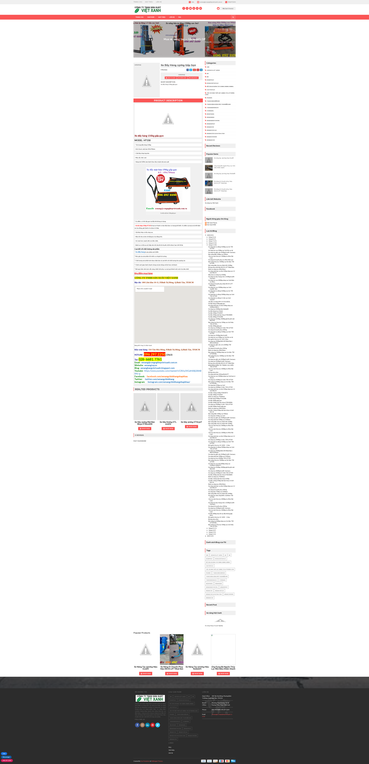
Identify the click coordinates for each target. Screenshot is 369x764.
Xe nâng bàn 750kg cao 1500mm (218, 491)
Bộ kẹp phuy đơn (213, 372)
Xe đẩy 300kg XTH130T (191, 422)
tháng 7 (211, 241)
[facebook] (183, 8)
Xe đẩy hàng (140, 252)
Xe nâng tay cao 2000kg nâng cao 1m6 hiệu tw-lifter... (221, 281)
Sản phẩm (150, 17)
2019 (208, 536)
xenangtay (210, 127)
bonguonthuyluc (213, 83)
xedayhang (210, 114)
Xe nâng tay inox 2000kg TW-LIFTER (219, 458)
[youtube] (193, 8)
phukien (209, 98)
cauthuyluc (211, 89)
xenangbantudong (213, 120)
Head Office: (206, 696)
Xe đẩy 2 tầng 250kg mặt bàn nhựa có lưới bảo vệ (221, 411)
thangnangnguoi (213, 107)
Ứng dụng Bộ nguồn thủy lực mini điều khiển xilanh (223, 668)
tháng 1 (211, 534)
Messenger (6, 757)
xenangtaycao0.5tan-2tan (215, 133)
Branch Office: (204, 704)
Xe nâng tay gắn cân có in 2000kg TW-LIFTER (219, 345)
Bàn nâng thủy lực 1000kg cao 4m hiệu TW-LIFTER (221, 262)
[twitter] (197, 8)
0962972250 (232, 2)
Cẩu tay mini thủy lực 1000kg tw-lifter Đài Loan (220, 257)
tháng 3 (211, 530)
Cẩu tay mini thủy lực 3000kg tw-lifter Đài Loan (220, 426)
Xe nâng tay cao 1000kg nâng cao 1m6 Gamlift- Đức (219, 288)
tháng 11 (211, 237)
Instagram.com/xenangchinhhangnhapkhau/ (169, 382)
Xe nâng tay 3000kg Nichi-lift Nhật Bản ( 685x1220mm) (220, 342)
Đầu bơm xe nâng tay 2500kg (217, 275)
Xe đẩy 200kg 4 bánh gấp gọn (217, 406)
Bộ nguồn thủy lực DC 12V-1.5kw (218, 339)
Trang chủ (137, 2)
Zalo (192, 2)
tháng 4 (211, 528)
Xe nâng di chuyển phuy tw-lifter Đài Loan (220, 260)
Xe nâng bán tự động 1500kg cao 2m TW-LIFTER (220, 247)
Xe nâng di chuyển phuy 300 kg (217, 330)
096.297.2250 (7, 760)
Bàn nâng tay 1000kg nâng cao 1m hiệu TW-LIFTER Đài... (221, 353)
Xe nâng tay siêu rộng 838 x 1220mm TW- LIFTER (220, 496)
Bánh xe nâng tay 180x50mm (217, 269)
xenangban (210, 117)
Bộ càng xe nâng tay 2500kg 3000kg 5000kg (220, 86)
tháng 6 (211, 243)
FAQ (179, 17)
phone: (204, 709)
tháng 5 (211, 245)
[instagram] (187, 8)
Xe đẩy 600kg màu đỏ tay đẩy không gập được (220, 514)
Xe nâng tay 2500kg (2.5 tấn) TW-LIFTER (220, 328)
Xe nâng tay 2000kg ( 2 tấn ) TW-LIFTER (220, 387)
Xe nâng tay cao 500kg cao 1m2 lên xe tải (220, 250)
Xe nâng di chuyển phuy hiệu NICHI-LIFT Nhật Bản (220, 284)
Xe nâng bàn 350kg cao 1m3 (216, 385)
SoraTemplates (145, 761)
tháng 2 (211, 532)
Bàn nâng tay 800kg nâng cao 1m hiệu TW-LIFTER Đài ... (221, 382)
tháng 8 (211, 239)
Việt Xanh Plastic (212, 223)
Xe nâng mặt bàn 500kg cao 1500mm (219, 419)
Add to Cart (171, 77)
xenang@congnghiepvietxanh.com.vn (211, 2)
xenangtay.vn (150, 365)
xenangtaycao (212, 130)
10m (208, 67)
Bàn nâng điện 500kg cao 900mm (218, 254)
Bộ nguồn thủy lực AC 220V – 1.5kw (219, 445)
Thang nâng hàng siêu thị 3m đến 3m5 (219, 104)
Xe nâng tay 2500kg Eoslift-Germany (219, 361)
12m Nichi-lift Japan (213, 70)
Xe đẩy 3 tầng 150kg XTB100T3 (218, 393)
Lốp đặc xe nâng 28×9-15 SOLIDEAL (219, 301)
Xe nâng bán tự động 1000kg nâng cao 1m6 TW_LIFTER (221, 295)
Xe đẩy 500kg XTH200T (215, 313)
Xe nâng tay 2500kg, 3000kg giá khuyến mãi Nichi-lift (221, 319)
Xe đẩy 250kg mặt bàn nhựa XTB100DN (145, 423)
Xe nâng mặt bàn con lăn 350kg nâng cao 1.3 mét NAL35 (221, 272)
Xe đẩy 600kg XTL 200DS (168, 423)
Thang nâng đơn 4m (213, 101)
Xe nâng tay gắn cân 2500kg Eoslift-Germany (221, 252)
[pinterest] (200, 8)
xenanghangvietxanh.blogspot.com (157, 368)
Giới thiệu (149, 2)
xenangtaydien (212, 136)
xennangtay (211, 140)
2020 (208, 235)
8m (208, 76)
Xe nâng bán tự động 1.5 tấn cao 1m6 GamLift (219, 298)
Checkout (194, 77)
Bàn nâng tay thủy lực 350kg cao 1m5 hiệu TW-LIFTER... (221, 323)
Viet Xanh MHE (211, 225)
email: (204, 714)
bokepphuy (210, 80)
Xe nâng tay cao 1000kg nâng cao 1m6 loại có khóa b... (221, 377)
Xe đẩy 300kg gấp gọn (215, 326)
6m (208, 73)
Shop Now (146, 428)
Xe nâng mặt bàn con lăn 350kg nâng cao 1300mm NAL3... (220, 306)
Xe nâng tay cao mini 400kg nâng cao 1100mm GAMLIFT (219, 464)
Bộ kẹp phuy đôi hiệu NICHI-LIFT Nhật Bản (221, 267)
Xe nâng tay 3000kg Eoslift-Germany (219, 471)
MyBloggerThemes (157, 761)
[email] (190, 8)
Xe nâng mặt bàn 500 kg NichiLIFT (218, 374)
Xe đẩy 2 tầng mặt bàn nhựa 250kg (218, 478)
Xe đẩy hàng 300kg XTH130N (217, 398)
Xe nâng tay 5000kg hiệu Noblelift (224, 173)
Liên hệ (159, 2)
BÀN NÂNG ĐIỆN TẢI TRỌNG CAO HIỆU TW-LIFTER (221, 366)
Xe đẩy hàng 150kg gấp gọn (216, 303)
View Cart (183, 77)
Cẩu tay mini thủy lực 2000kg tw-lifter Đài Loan (220, 429)
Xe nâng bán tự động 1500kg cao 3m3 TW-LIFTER (221, 332)
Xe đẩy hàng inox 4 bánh (215, 311)
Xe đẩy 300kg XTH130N (215, 317)
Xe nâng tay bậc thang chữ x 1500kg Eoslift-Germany (221, 277)
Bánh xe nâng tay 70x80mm (216, 396)
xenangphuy (211, 124)
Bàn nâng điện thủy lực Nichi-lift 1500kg (220, 265)
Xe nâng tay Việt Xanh (211, 203)
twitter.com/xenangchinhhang (159, 379)
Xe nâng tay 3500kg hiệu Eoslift (224, 158)
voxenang (210, 110)
